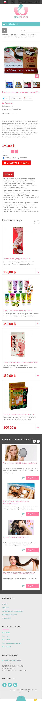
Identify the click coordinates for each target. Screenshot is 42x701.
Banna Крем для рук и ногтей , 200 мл (17, 310)
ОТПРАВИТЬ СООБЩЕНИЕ (11, 660)
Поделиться (16, 98)
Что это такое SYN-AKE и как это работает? (20, 463)
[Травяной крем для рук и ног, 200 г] (21, 240)
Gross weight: (7, 113)
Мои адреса (6, 640)
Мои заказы (6, 633)
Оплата (4, 604)
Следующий (40, 84)
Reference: (6, 106)
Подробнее (8, 174)
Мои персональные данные (11, 643)
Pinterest (28, 98)
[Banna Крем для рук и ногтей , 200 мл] (21, 292)
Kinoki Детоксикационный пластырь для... (19, 414)
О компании (6, 618)
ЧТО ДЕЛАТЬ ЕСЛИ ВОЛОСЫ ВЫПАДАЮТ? (19, 573)
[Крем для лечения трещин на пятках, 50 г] (9, 85)
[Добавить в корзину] (38, 271)
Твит (6, 98)
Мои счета (5, 636)
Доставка (5, 608)
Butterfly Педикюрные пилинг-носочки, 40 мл (20, 362)
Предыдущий (2, 84)
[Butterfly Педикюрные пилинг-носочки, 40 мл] (21, 344)
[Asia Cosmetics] (21, 11)
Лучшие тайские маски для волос (16, 537)
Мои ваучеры (6, 647)
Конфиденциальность (9, 615)
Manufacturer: (7, 109)
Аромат (5, 155)
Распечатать (9, 103)
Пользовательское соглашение (12, 611)
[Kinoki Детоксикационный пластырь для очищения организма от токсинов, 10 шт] (21, 396)
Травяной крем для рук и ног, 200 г (16, 259)
